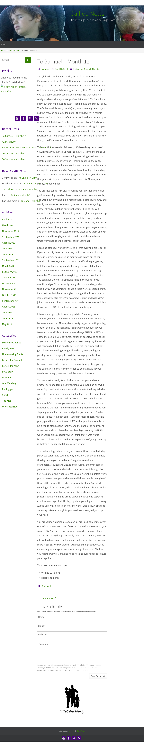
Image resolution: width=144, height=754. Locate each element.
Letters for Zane (10, 365)
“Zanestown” (48, 597)
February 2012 (9, 271)
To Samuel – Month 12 (14, 135)
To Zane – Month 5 (28, 189)
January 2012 (9, 277)
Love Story (7, 371)
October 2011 (9, 295)
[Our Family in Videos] (17, 118)
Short (5, 395)
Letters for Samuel (12, 50)
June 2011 (7, 318)
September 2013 (11, 237)
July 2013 (7, 248)
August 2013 (8, 242)
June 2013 (7, 254)
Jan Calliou (8, 189)
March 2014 (8, 225)
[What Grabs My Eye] (30, 118)
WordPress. (80, 730)
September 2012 (11, 260)
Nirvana (71, 730)
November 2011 (10, 289)
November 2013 (10, 231)
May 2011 (7, 324)
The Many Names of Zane (35, 183)
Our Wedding (9, 383)
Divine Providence (11, 342)
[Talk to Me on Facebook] (23, 118)
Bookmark (46, 586)
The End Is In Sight (27, 177)
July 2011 (7, 312)
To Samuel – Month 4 (13, 159)
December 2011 (10, 283)
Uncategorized (10, 406)
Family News (9, 348)
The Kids (96, 69)
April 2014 (7, 219)
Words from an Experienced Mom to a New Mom (27, 147)
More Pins (6, 91)
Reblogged (8, 389)
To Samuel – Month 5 (13, 153)
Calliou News (87, 13)
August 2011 (8, 306)
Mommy (45, 69)
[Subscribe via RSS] (36, 118)
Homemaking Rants (12, 354)
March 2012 (8, 266)
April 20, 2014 (61, 69)
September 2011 (11, 300)
